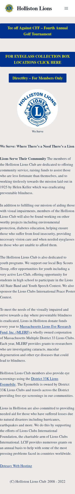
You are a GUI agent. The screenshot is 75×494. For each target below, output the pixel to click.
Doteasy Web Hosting (16, 465)
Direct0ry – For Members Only (37, 78)
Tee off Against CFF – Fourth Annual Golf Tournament (38, 31)
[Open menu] (66, 8)
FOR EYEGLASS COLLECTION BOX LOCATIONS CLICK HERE (37, 59)
